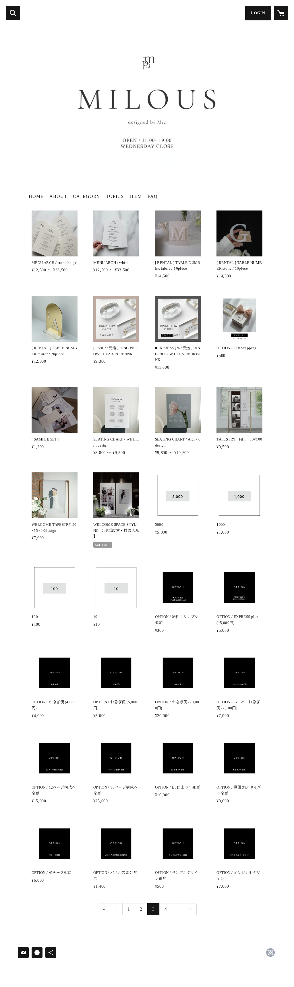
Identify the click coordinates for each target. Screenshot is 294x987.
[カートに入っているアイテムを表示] (281, 13)
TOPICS (115, 196)
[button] (258, 13)
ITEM (135, 196)
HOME (36, 196)
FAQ (153, 196)
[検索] (13, 13)
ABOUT (58, 196)
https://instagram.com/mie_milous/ (270, 952)
